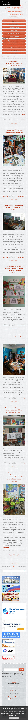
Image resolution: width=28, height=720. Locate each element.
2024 (8, 57)
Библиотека (5, 121)
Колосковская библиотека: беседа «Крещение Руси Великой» (14, 208)
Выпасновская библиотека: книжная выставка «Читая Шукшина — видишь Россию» (14, 269)
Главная (4, 57)
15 (8, 693)
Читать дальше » (6, 547)
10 (12, 690)
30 (10, 698)
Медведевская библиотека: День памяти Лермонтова (14, 131)
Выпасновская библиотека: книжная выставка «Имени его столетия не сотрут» (14, 410)
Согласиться (14, 718)
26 (15, 696)
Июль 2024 (14, 682)
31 (12, 698)
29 (8, 698)
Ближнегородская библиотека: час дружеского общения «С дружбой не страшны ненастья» (14, 477)
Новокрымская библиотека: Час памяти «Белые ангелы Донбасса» (14, 63)
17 (12, 693)
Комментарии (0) (21, 121)
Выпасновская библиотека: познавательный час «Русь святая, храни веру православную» (14, 338)
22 (8, 696)
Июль (11, 57)
